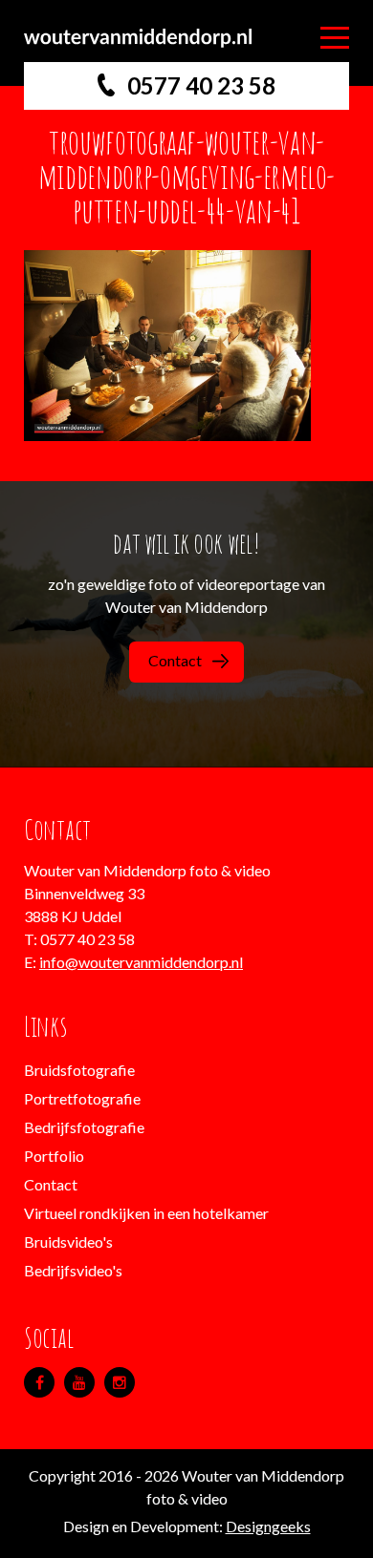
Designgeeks (268, 1526)
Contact (175, 660)
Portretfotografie (82, 1098)
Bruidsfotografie (79, 1070)
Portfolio (54, 1156)
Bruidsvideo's (68, 1241)
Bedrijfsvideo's (73, 1270)
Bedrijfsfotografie (84, 1127)
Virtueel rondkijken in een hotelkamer (146, 1213)
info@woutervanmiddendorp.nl (141, 962)
